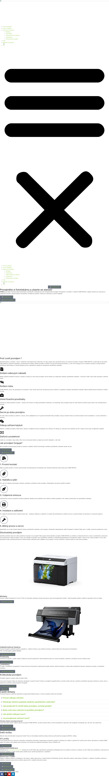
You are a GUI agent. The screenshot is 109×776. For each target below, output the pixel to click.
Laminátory (9, 37)
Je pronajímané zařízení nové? (16, 718)
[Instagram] (5, 774)
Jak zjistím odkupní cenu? (14, 714)
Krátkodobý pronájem (12, 39)
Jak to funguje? (7, 28)
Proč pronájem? (7, 26)
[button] (54, 155)
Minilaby (8, 32)
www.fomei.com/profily (15, 750)
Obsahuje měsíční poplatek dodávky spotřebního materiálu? (29, 702)
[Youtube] (9, 774)
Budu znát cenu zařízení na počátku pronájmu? (23, 710)
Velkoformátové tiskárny (13, 35)
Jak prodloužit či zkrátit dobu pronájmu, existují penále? (27, 706)
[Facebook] (2, 774)
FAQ (4, 40)
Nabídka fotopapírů (8, 42)
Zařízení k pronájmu (8, 30)
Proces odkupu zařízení (13, 698)
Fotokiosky (9, 33)
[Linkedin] (13, 774)
